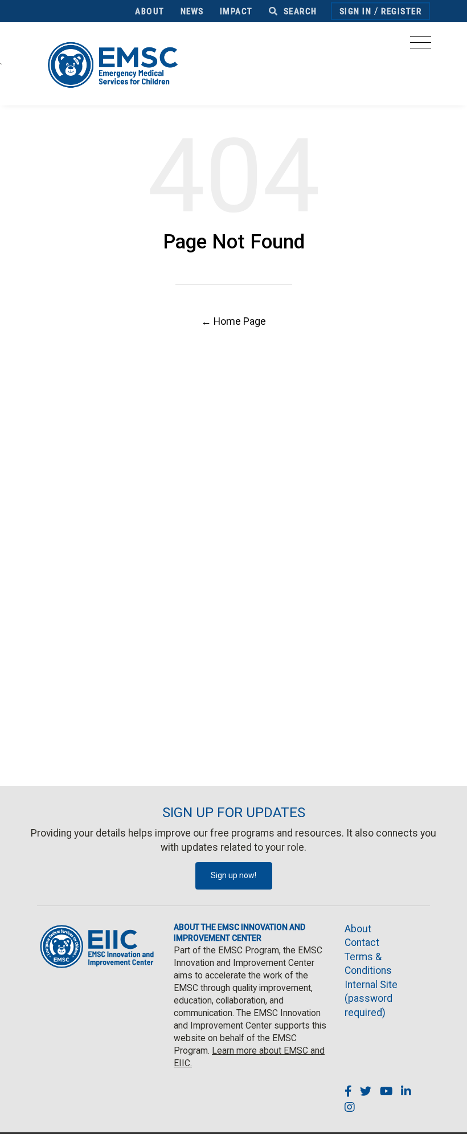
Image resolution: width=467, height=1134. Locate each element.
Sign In (355, 11)
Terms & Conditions (368, 964)
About (150, 11)
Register (401, 11)
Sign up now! (233, 875)
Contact (362, 942)
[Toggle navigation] (421, 46)
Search (299, 11)
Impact (236, 11)
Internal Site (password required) (371, 998)
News (192, 11)
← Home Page (233, 321)
